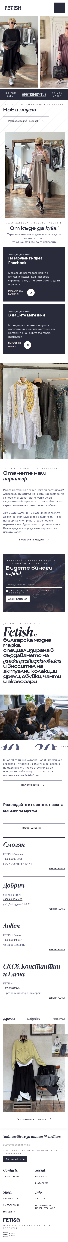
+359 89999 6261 (12, 859)
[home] (28, 8)
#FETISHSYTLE (34, 94)
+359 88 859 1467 (12, 899)
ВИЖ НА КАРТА (57, 868)
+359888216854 (11, 988)
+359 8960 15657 (12, 940)
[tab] (9, 1019)
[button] (59, 8)
